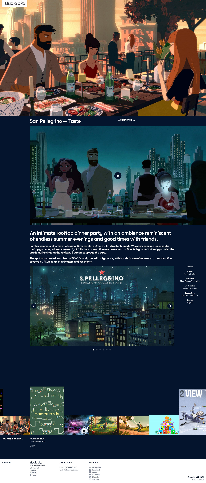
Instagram (96, 467)
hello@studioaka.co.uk (69, 470)
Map (34, 475)
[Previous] (33, 306)
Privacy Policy (198, 479)
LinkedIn (95, 477)
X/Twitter (96, 475)
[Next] (170, 306)
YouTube (95, 479)
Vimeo (94, 472)
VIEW (32, 446)
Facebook (96, 470)
